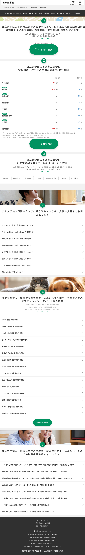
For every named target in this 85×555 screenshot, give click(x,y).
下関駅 (39, 178)
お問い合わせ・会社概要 (42, 523)
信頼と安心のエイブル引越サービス (42, 543)
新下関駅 (28, 178)
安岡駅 (64, 178)
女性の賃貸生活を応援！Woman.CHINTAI (42, 540)
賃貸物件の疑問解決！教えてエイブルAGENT (42, 534)
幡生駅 (6, 178)
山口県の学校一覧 (22, 8)
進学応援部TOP (9, 8)
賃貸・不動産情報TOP (42, 526)
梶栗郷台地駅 (51, 178)
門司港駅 (74, 178)
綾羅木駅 (16, 178)
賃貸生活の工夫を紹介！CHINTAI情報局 (42, 537)
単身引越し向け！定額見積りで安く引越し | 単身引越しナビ (42, 546)
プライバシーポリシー (43, 520)
